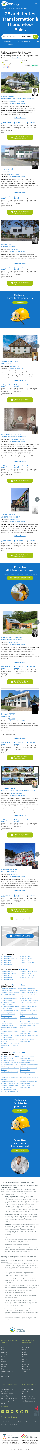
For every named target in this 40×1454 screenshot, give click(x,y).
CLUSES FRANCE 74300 (16, 439)
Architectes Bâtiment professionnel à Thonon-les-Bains (9, 1027)
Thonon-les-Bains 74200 (16, 101)
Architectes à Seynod (7, 979)
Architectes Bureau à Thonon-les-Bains (28, 1026)
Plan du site (26, 1394)
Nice (2, 1359)
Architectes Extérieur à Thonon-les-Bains (10, 1040)
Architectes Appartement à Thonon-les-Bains (9, 1019)
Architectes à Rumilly (7, 977)
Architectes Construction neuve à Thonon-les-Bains (10, 1057)
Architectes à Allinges (26, 958)
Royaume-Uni (26, 1369)
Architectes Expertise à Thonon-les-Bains (29, 1065)
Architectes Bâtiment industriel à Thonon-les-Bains (29, 1032)
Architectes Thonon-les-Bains (17, 8)
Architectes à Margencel (8, 960)
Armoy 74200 (13, 249)
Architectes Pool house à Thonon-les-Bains (8, 1015)
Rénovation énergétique (9, 1398)
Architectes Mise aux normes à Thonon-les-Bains (28, 1069)
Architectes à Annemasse (8, 973)
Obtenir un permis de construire (8, 1395)
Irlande (24, 1359)
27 (24, 918)
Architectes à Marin (6, 956)
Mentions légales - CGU (30, 1396)
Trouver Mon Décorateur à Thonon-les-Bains (30, 1441)
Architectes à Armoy (25, 956)
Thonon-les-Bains (18, 985)
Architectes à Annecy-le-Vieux (28, 971)
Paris (2, 1347)
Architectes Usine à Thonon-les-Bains (29, 1036)
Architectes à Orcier (6, 964)
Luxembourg (26, 1364)
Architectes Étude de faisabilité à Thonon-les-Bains (29, 1082)
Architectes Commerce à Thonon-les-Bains (8, 1023)
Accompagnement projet (7, 1402)
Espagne (25, 1354)
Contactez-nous (27, 1389)
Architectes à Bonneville (26, 973)
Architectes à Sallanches (26, 977)
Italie (23, 1362)
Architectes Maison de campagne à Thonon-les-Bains (29, 999)
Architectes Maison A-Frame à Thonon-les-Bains (28, 1007)
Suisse (24, 1371)
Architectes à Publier (7, 962)
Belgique (25, 1350)
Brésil (24, 1352)
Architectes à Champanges (27, 962)
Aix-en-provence (6, 1371)
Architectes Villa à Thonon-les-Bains (28, 1003)
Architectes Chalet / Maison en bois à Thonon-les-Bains (10, 993)
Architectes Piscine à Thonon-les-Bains (9, 1078)
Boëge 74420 (13, 642)
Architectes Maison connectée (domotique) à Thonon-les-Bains (28, 994)
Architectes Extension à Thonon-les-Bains (10, 1065)
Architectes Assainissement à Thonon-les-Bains (9, 1086)
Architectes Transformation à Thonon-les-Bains (9, 1073)
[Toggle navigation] (36, 3)
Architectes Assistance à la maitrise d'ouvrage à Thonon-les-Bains (28, 1074)
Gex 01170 (12, 719)
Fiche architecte (20, 118)
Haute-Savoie (17, 58)
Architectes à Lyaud (25, 960)
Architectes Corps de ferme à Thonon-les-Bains (9, 1011)
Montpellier (5, 1376)
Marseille (4, 1352)
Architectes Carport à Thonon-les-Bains (29, 1011)
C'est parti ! (20, 1151)
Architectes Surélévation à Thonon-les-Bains (27, 1061)
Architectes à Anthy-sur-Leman (10, 958)
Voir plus (10, 44)
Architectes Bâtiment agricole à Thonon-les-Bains (10, 1036)
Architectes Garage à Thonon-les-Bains (28, 1015)
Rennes (3, 1367)
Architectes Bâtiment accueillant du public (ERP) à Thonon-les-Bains (10, 1045)
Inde (23, 1357)
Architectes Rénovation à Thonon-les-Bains (27, 1057)
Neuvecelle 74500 (15, 366)
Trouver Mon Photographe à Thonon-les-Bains (10, 1441)
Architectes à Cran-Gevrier (27, 975)
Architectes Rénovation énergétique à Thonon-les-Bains (10, 1061)
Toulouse (4, 1354)
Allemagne (25, 1347)
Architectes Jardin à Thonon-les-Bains (29, 1078)
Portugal (25, 1367)
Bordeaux (4, 1357)
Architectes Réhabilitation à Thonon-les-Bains (27, 1086)
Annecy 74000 (13, 874)
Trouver (20, 303)
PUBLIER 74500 (14, 174)
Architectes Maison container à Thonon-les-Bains (10, 1007)
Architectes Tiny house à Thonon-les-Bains (8, 1003)
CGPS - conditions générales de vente (28, 1400)
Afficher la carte (22, 936)
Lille (2, 1369)
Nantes (3, 1362)
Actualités (25, 1391)
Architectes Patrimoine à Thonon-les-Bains (27, 1040)
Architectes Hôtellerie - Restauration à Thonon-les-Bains (29, 1023)
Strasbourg (4, 1364)
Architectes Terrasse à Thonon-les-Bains (10, 1069)
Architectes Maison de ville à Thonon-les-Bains (9, 999)
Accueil (4, 8)
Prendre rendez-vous (20, 578)
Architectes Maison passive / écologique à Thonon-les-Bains (29, 989)
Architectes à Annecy (7, 971)
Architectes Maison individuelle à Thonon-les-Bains (10, 989)
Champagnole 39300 (15, 793)
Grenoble (4, 1374)
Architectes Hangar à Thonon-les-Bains (10, 1032)
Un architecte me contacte (7, 1390)
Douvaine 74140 (14, 519)
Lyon (3, 1350)
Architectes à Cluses (7, 975)
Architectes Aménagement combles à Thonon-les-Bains (9, 1090)
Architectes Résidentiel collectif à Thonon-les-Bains (29, 1019)
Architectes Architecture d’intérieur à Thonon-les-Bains (10, 1082)
